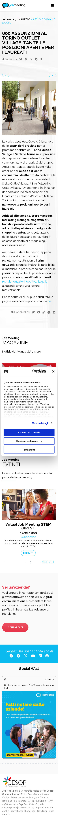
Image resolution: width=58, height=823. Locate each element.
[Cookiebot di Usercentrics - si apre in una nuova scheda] (34, 371)
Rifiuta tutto (29, 449)
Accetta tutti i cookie (29, 432)
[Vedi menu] (52, 5)
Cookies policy (26, 807)
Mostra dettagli (40, 423)
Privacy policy (9, 807)
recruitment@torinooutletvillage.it (24, 281)
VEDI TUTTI (48, 562)
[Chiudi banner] (53, 371)
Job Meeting (9, 19)
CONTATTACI (15, 627)
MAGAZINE (24, 19)
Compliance (17, 811)
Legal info (30, 811)
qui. (50, 301)
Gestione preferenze (27, 441)
